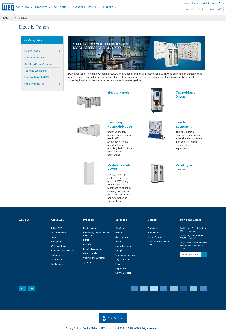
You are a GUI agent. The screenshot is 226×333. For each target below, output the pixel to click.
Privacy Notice (73, 328)
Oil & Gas (119, 228)
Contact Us (153, 228)
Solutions (60, 7)
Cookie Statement (92, 328)
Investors (79, 7)
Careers (196, 3)
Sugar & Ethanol (122, 259)
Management (57, 241)
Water (118, 241)
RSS (121, 328)
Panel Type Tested (34, 84)
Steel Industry (121, 237)
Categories (35, 40)
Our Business (57, 259)
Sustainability (57, 255)
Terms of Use (110, 328)
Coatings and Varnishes (94, 258)
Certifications (57, 264)
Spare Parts (88, 262)
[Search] (220, 9)
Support (108, 7)
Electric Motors (90, 228)
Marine (118, 233)
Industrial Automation (93, 249)
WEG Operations (58, 246)
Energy (118, 251)
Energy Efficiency (123, 246)
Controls (87, 244)
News (186, 3)
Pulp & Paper (121, 268)
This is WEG (56, 228)
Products (41, 7)
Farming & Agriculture (125, 255)
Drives (86, 240)
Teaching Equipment (35, 70)
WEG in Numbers (58, 233)
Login (212, 3)
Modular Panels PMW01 (36, 77)
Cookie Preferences (116, 318)
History (54, 237)
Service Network (155, 237)
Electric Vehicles (123, 273)
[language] (221, 3)
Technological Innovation (62, 251)
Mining (118, 264)
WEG (7, 7)
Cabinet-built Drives (34, 57)
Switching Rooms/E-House (38, 64)
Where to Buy (154, 233)
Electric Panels (32, 51)
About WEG (22, 7)
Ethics (92, 7)
